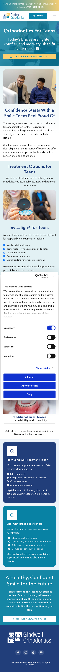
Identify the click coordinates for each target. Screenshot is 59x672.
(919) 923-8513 (34, 7)
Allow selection (29, 385)
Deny (29, 394)
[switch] (51, 337)
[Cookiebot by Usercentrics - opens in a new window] (36, 276)
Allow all (29, 377)
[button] (54, 16)
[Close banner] (54, 276)
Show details (43, 368)
